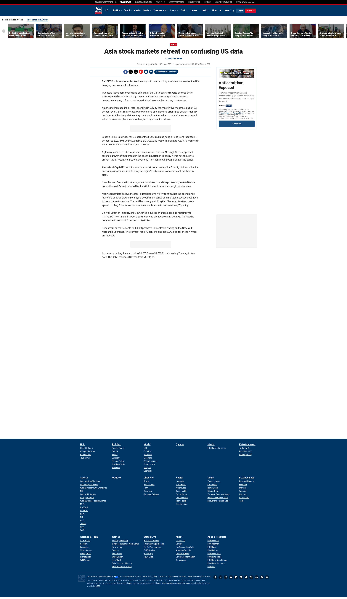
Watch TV (251, 10)
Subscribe (236, 124)
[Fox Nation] (160, 2)
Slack (246, 577)
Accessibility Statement (177, 576)
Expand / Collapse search (233, 11)
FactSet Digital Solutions (167, 583)
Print (146, 72)
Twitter (130, 72)
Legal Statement (183, 583)
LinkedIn (241, 577)
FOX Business (246, 477)
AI (220, 10)
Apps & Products (217, 536)
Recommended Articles (37, 20)
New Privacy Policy (106, 576)
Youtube (231, 577)
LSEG (98, 586)
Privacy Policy (224, 113)
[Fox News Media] (125, 2)
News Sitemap (193, 576)
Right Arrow (342, 31)
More (226, 10)
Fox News (98, 10)
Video (214, 10)
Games (116, 536)
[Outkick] (207, 2)
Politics (116, 10)
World (127, 10)
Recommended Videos (12, 20)
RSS (251, 577)
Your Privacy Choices (127, 576)
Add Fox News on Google (167, 72)
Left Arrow (3, 31)
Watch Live (150, 536)
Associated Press (174, 58)
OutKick (184, 10)
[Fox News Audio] (176, 2)
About (179, 536)
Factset (132, 583)
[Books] (245, 2)
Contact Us (163, 576)
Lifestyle (194, 10)
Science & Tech (89, 536)
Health (205, 10)
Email (151, 72)
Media (146, 10)
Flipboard (141, 72)
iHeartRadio (267, 577)
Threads (136, 72)
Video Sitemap (205, 576)
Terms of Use (238, 113)
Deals (211, 477)
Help (155, 576)
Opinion (137, 10)
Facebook (125, 72)
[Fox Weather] (194, 2)
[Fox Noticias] (223, 2)
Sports (173, 10)
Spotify (262, 577)
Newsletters (257, 577)
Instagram (226, 577)
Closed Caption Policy (144, 576)
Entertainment (159, 10)
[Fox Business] (143, 2)
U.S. (107, 10)
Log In (240, 10)
